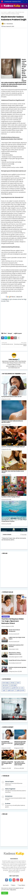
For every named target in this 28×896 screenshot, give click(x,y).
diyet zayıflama (6, 687)
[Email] (15, 338)
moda (21, 687)
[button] (24, 1)
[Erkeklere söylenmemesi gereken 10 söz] (5, 669)
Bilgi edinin (13, 889)
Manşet (10, 333)
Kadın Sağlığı (5, 682)
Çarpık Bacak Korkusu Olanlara (17, 660)
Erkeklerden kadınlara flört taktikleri (16, 645)
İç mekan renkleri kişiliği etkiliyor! (11, 496)
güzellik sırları (15, 687)
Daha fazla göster (21, 373)
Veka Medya (13, 359)
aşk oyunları (5, 685)
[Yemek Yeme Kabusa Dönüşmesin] (5, 632)
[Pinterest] (12, 338)
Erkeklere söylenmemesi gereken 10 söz (17, 668)
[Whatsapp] (9, 338)
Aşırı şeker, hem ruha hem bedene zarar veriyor (13, 471)
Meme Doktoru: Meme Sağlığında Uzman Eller (15, 653)
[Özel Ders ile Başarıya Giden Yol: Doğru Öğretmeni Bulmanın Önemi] (14, 605)
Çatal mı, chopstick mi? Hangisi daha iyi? (13, 446)
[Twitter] (5, 338)
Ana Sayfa (4, 12)
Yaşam (18, 682)
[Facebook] (2, 338)
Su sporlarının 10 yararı (8, 521)
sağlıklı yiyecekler (20, 690)
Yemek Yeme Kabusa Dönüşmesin (14, 630)
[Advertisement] (14, 570)
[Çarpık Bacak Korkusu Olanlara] (5, 662)
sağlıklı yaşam (11, 12)
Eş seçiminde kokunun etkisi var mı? (12, 396)
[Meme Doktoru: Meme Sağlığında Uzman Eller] (5, 654)
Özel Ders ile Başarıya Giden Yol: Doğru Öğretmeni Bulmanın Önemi (13, 621)
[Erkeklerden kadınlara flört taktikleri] (5, 647)
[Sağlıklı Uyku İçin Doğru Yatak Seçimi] (5, 639)
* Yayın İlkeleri (21, 885)
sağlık (3, 690)
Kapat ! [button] (5, 893)
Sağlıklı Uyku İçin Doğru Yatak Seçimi (17, 638)
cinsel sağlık (13, 685)
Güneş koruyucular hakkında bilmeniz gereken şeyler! (12, 421)
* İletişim (13, 885)
